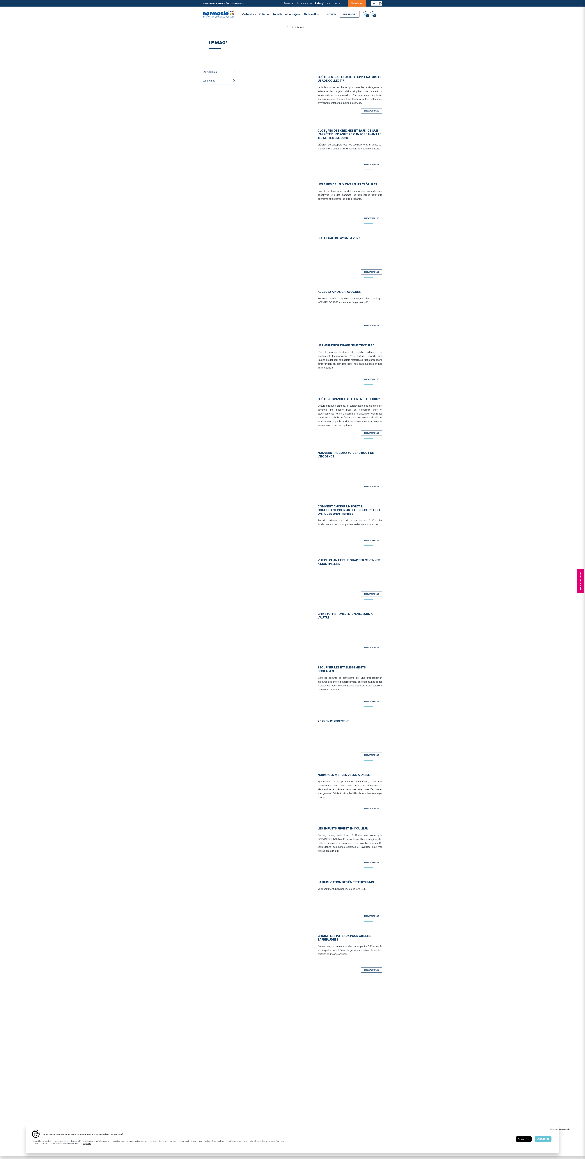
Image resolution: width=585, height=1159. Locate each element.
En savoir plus (371, 111)
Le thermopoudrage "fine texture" (346, 345)
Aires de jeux (292, 14)
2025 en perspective (333, 721)
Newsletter (357, 3)
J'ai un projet (349, 14)
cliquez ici (87, 1143)
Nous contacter (333, 3)
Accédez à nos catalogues (339, 292)
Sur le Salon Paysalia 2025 (339, 238)
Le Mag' (319, 3)
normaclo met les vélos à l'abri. (344, 775)
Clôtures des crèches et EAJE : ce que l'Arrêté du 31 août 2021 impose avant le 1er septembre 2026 (349, 134)
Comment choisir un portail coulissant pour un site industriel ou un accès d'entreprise (349, 510)
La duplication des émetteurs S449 (346, 882)
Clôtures (264, 14)
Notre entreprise (304, 3)
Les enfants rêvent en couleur (343, 828)
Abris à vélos (311, 14)
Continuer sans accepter (560, 1129)
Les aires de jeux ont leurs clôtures (347, 184)
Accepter (543, 1138)
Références (289, 3)
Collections (249, 14)
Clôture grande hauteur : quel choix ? (349, 399)
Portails (277, 14)
